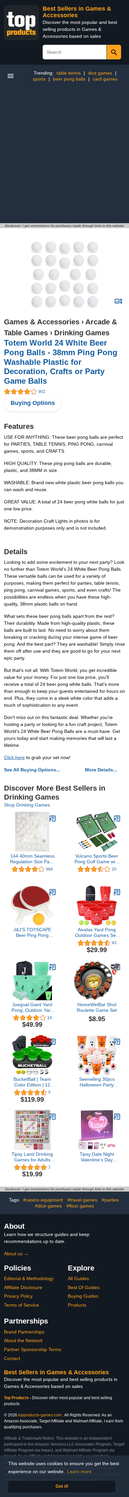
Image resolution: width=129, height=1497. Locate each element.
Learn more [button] (79, 1471)
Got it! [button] (62, 1486)
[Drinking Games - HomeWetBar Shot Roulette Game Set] (117, 967)
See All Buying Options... (32, 769)
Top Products (17, 1398)
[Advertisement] (64, 155)
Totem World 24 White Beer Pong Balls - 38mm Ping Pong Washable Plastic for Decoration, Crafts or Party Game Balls (60, 361)
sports (39, 79)
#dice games (48, 1205)
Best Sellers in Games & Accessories (77, 12)
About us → (16, 1253)
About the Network (23, 1340)
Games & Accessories (41, 322)
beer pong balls (69, 79)
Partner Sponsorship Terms (32, 1349)
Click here (14, 757)
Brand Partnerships (24, 1331)
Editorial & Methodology (29, 1278)
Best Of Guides (84, 1287)
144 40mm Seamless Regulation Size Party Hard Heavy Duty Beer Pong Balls (32, 859)
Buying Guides (83, 1296)
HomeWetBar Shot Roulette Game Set (97, 1007)
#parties (110, 1200)
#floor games (80, 1205)
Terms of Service (21, 1305)
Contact (12, 1358)
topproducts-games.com (40, 1415)
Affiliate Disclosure (23, 1287)
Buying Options (33, 403)
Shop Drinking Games (27, 805)
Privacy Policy (18, 1296)
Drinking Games (81, 333)
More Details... (101, 769)
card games (105, 79)
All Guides (78, 1278)
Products (77, 1305)
